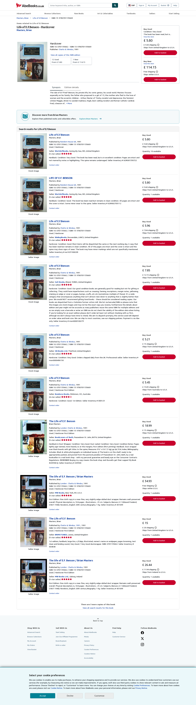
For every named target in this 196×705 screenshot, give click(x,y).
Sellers (152, 13)
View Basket (31, 649)
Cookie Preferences (91, 649)
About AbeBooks (90, 632)
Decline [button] (70, 696)
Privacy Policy (89, 645)
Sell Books (60, 282)
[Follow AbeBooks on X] (142, 638)
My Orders (31, 645)
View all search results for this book (98, 608)
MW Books (59, 493)
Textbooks (131, 13)
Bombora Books (62, 394)
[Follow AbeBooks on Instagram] (142, 645)
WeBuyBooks (61, 237)
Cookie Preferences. (142, 685)
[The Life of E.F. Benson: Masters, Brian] (33, 546)
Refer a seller (60, 645)
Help (175, 5)
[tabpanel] (94, 98)
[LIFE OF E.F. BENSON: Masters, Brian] (33, 211)
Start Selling (174, 13)
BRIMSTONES (61, 534)
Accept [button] (43, 696)
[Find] (115, 5)
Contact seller (54, 165)
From (57, 60)
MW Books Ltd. (62, 576)
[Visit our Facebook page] (142, 633)
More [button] (70, 103)
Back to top (98, 620)
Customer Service (118, 637)
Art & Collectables (105, 13)
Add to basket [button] (160, 52)
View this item (149, 37)
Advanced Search (24, 13)
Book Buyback (61, 641)
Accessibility (88, 658)
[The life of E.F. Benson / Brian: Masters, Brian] (33, 507)
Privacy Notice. (141, 688)
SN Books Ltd (61, 351)
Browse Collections (53, 13)
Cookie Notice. (57, 688)
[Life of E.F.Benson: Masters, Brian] (33, 168)
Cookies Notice (89, 654)
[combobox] (80, 5)
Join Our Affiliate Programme (66, 637)
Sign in (141, 5)
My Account (152, 5)
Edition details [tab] (72, 87)
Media (86, 637)
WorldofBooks (61, 151)
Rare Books (79, 13)
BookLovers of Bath (64, 437)
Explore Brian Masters (88, 119)
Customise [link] (99, 695)
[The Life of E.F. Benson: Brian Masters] (33, 453)
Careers (87, 641)
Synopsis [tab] (56, 87)
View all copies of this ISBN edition (65, 55)
